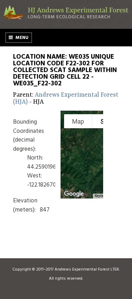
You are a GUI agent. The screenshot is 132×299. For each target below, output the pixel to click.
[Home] (66, 19)
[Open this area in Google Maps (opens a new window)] (74, 194)
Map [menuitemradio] (78, 121)
